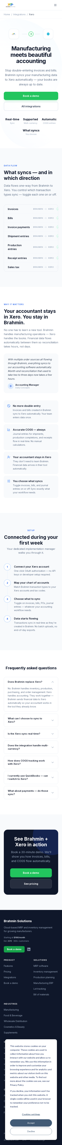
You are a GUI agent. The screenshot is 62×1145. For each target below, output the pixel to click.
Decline (31, 1131)
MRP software (41, 966)
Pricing (7, 971)
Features (8, 966)
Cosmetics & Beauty (14, 1026)
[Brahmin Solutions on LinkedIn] (28, 949)
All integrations (31, 106)
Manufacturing (11, 1009)
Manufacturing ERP (43, 983)
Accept (31, 1123)
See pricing (31, 883)
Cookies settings (31, 1114)
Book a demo (31, 95)
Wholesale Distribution (15, 1021)
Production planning (44, 977)
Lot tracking (40, 988)
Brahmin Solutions (18, 921)
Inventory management (46, 971)
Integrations (19, 14)
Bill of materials (41, 994)
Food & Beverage (13, 1015)
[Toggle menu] (55, 5)
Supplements (10, 1032)
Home (7, 14)
